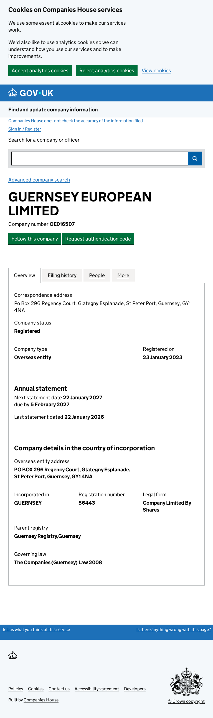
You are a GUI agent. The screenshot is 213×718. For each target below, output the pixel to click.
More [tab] (123, 275)
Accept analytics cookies (40, 70)
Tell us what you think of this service (36, 629)
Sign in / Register (24, 129)
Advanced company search (39, 180)
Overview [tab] (24, 275)
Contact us (59, 688)
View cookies (156, 70)
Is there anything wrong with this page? (173, 629)
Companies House (41, 699)
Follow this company (34, 239)
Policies (15, 688)
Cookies (36, 688)
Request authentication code (98, 239)
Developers (135, 688)
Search (195, 158)
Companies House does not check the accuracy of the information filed (75, 120)
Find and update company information (53, 109)
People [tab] (97, 275)
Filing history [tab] (62, 275)
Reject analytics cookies (106, 70)
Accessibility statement (97, 688)
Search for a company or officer (44, 140)
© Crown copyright (186, 701)
